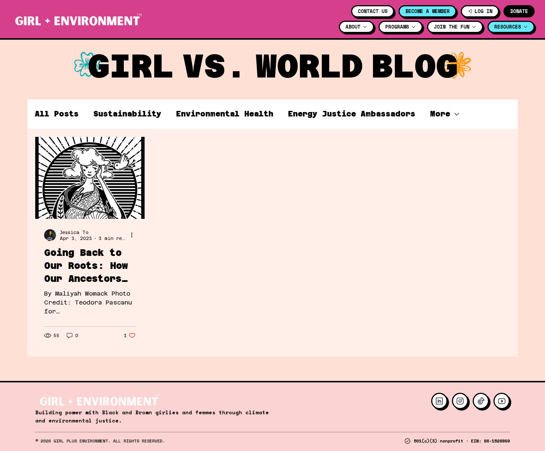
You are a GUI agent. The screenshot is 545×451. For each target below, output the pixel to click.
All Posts (57, 113)
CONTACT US (372, 11)
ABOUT (353, 26)
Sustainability (127, 113)
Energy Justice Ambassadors (351, 113)
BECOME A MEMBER (427, 11)
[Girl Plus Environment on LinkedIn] (439, 401)
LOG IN (483, 11)
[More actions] (134, 235)
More (440, 113)
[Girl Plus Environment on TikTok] (481, 401)
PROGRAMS (397, 26)
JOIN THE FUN (451, 26)
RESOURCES (507, 26)
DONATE (519, 11)
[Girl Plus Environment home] (77, 19)
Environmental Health (224, 113)
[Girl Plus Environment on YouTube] (501, 401)
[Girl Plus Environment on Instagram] (460, 401)
